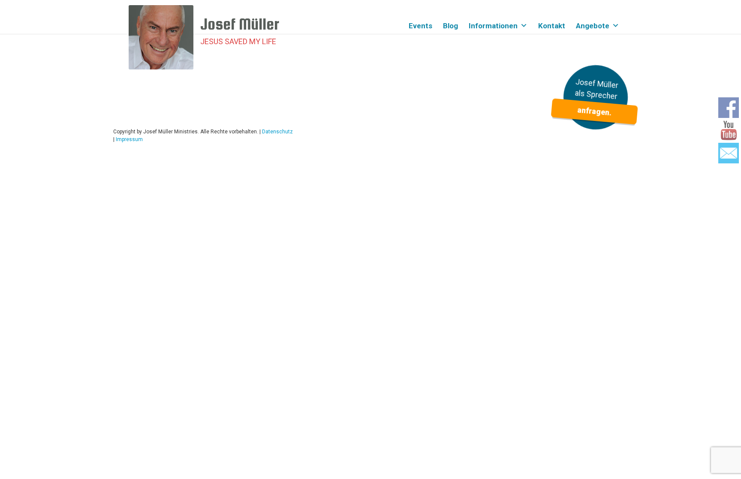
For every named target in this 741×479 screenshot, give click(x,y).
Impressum (129, 139)
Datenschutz (277, 132)
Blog (450, 25)
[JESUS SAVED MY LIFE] (164, 37)
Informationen (493, 25)
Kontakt (551, 25)
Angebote (592, 25)
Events (420, 25)
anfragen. (594, 111)
